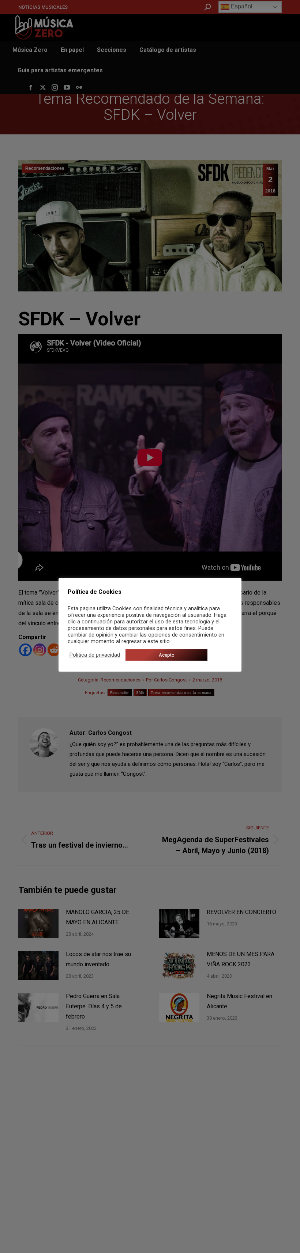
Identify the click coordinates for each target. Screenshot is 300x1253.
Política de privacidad (95, 655)
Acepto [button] (167, 655)
